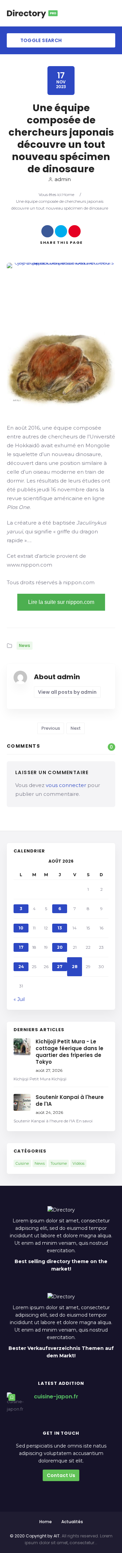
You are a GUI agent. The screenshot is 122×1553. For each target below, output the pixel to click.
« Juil (19, 999)
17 (21, 947)
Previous (50, 728)
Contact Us (61, 1475)
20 (60, 947)
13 (60, 927)
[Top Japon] (32, 13)
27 (59, 966)
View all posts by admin (67, 692)
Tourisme (58, 1163)
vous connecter (66, 785)
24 (21, 966)
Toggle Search (40, 40)
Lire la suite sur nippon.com (61, 602)
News (24, 645)
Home (68, 194)
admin (63, 179)
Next (75, 728)
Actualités (72, 1522)
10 (21, 927)
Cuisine (22, 1163)
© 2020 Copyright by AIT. (35, 1536)
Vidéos (78, 1163)
